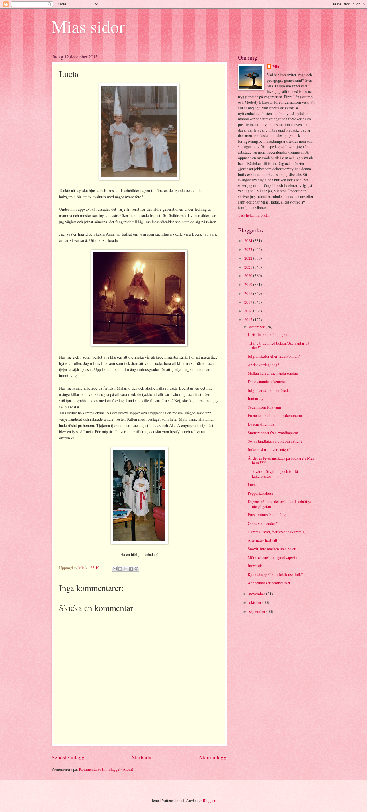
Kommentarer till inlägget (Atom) (106, 769)
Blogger (209, 800)
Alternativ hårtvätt (262, 540)
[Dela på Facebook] (131, 569)
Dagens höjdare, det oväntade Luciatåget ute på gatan (280, 504)
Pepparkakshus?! (261, 493)
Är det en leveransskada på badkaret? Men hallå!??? (281, 460)
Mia (275, 67)
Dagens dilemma (261, 424)
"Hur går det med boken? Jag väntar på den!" (278, 345)
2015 (248, 319)
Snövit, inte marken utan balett (272, 548)
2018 (248, 293)
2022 (248, 258)
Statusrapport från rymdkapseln (273, 432)
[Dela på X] (125, 569)
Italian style (257, 398)
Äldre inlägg (212, 757)
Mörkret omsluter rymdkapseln (272, 557)
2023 (248, 249)
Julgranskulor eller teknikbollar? (274, 356)
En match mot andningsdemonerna (275, 415)
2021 (248, 267)
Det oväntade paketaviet (267, 381)
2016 (248, 311)
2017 (248, 302)
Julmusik (255, 565)
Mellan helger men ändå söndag (273, 373)
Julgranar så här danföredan (270, 390)
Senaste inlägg (68, 757)
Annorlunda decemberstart (269, 583)
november (257, 593)
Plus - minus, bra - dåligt (267, 514)
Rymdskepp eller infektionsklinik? (275, 574)
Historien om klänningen (267, 334)
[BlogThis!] (120, 569)
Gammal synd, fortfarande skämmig (276, 532)
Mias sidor (88, 26)
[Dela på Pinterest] (136, 569)
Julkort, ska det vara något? (269, 449)
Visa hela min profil (254, 215)
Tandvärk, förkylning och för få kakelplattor (273, 474)
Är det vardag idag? (263, 364)
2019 (248, 284)
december (257, 327)
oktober (255, 602)
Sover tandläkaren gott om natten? (275, 441)
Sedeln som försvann (264, 407)
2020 (248, 275)
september (257, 611)
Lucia (252, 484)
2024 (248, 240)
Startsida (141, 757)
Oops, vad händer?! (263, 523)
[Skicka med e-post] (115, 569)
